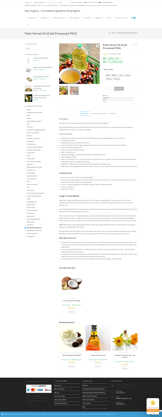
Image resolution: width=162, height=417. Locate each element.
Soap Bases (30, 225)
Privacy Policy (86, 403)
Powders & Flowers (32, 210)
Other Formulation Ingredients (35, 193)
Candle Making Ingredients (34, 121)
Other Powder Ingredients (34, 196)
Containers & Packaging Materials (36, 130)
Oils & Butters (116, 98)
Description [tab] (84, 113)
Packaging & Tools (32, 202)
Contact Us (27, 2)
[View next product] (136, 44)
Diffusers (29, 135)
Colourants (30, 127)
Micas (28, 181)
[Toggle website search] (28, 24)
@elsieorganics (120, 404)
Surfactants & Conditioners (34, 230)
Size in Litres (108, 69)
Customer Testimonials (76, 2)
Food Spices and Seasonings (35, 147)
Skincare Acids (31, 222)
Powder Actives (31, 207)
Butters (61, 353)
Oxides (29, 199)
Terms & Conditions (88, 400)
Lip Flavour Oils (31, 170)
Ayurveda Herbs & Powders (34, 112)
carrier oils (109, 100)
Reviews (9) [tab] (112, 113)
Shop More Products (60, 403)
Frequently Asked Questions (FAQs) (93, 389)
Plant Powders (31, 205)
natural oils (123, 100)
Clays (28, 124)
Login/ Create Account (39, 2)
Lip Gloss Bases (31, 173)
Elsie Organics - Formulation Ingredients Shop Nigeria (52, 10)
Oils (111, 98)
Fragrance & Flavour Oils (33, 150)
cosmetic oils (115, 100)
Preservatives (30, 213)
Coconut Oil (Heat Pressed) (71, 301)
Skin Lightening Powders (33, 219)
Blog (83, 407)
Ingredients (30, 164)
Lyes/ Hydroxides (32, 179)
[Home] (109, 33)
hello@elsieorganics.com (123, 398)
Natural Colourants (32, 184)
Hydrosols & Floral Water (34, 161)
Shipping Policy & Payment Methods (93, 392)
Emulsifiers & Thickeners (33, 138)
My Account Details (60, 400)
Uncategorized (31, 236)
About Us (85, 385)
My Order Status (59, 389)
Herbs (28, 156)
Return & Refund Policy (89, 396)
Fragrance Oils (31, 153)
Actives (29, 109)
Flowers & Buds (31, 144)
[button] (97, 45)
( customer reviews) (115, 54)
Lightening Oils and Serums (34, 167)
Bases (28, 115)
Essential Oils (30, 141)
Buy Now (119, 88)
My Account (58, 385)
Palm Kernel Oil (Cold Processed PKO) (127, 33)
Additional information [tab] (99, 113)
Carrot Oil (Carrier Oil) (98, 355)
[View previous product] (132, 44)
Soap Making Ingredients (127, 98)
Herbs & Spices (31, 158)
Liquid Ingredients (32, 176)
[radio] (108, 75)
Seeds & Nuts (30, 216)
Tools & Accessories (32, 233)
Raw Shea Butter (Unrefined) (72, 355)
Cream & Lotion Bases (33, 133)
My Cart (56, 392)
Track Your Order (59, 396)
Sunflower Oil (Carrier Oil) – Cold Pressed (125, 356)
